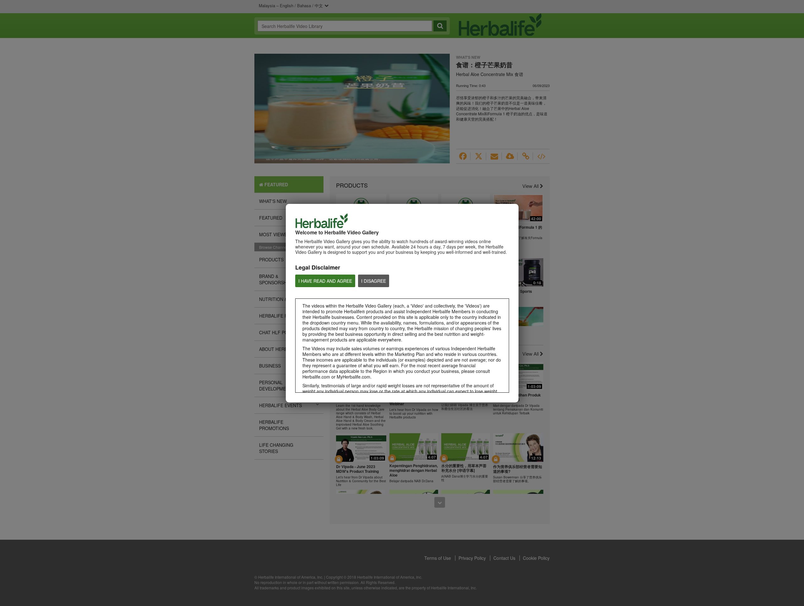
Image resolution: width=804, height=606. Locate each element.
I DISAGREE (373, 281)
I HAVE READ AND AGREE (325, 281)
